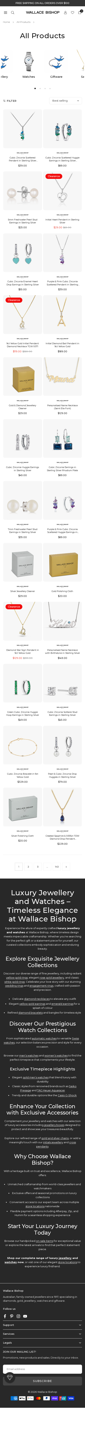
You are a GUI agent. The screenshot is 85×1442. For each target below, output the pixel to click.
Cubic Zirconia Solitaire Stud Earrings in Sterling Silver (62, 713)
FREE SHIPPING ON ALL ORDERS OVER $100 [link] (42, 3)
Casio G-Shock (67, 1095)
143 (57, 866)
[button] (5, 12)
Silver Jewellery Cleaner (22, 591)
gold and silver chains (55, 1138)
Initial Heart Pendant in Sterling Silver (62, 221)
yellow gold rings (17, 977)
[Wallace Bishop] (43, 12)
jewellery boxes (54, 1125)
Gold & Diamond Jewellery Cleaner (22, 407)
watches (11, 1262)
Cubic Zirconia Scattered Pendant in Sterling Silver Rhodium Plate (22, 160)
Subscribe (42, 1381)
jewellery (65, 1258)
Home (6, 21)
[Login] (65, 12)
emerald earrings (62, 1003)
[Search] (12, 12)
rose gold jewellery (52, 977)
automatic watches (44, 1038)
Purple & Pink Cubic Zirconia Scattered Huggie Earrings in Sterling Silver (62, 532)
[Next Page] (66, 867)
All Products (23, 21)
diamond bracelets (30, 1012)
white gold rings (14, 981)
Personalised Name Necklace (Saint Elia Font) (62, 407)
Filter (11, 100)
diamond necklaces (37, 998)
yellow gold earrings (32, 1003)
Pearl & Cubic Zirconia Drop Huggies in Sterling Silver (62, 775)
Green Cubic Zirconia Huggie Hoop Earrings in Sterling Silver (22, 713)
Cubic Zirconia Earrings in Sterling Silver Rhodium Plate (62, 469)
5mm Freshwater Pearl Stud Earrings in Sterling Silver (22, 221)
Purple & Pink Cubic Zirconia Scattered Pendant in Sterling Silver (62, 284)
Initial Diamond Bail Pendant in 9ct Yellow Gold (62, 345)
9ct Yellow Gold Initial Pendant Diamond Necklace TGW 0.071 (23, 345)
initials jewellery (53, 1142)
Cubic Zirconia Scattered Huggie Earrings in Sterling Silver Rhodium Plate (62, 160)
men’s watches (28, 1055)
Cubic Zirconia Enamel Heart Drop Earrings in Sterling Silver (23, 283)
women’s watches (56, 1055)
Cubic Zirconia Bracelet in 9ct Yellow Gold (22, 775)
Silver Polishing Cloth (22, 835)
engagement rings (41, 985)
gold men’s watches (35, 1077)
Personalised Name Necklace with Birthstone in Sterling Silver (62, 651)
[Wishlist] (72, 12)
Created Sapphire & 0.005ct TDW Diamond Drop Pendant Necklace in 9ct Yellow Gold (62, 838)
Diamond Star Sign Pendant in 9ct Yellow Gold (22, 651)
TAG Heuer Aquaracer (51, 1090)
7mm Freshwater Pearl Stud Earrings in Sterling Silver (22, 531)
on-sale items (44, 1240)
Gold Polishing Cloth (62, 591)
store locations (35, 1206)
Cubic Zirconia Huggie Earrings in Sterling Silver (22, 469)
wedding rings (14, 985)
